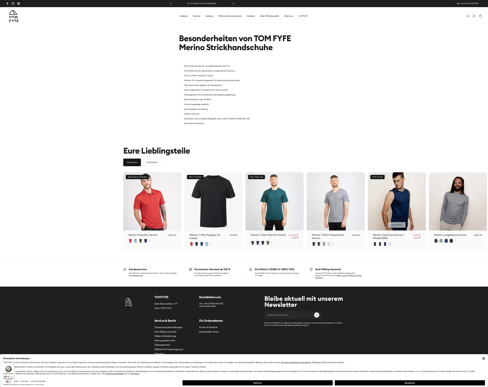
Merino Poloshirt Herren (143, 235)
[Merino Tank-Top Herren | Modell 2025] (397, 201)
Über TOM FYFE (162, 308)
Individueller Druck (209, 332)
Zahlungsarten (162, 345)
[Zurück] (171, 3)
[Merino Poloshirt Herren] (152, 201)
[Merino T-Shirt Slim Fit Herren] (275, 201)
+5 (211, 244)
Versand (158, 354)
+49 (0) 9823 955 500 (213, 304)
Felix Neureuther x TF (165, 304)
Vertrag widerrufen (164, 340)
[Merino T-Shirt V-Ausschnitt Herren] (336, 201)
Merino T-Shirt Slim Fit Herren (268, 235)
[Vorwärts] (233, 3)
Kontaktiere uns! (136, 275)
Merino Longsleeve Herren (450, 235)
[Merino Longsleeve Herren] (458, 201)
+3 (150, 241)
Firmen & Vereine (208, 327)
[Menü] (12, 366)
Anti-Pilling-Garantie (165, 332)
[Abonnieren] (316, 315)
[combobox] (469, 3)
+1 (455, 241)
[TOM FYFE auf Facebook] (7, 3)
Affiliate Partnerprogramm (168, 349)
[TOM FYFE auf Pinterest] (18, 3)
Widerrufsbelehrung (165, 336)
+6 (272, 243)
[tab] (132, 162)
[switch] (8, 381)
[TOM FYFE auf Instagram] (13, 3)
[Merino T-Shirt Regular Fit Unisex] (213, 201)
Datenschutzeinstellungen (168, 327)
